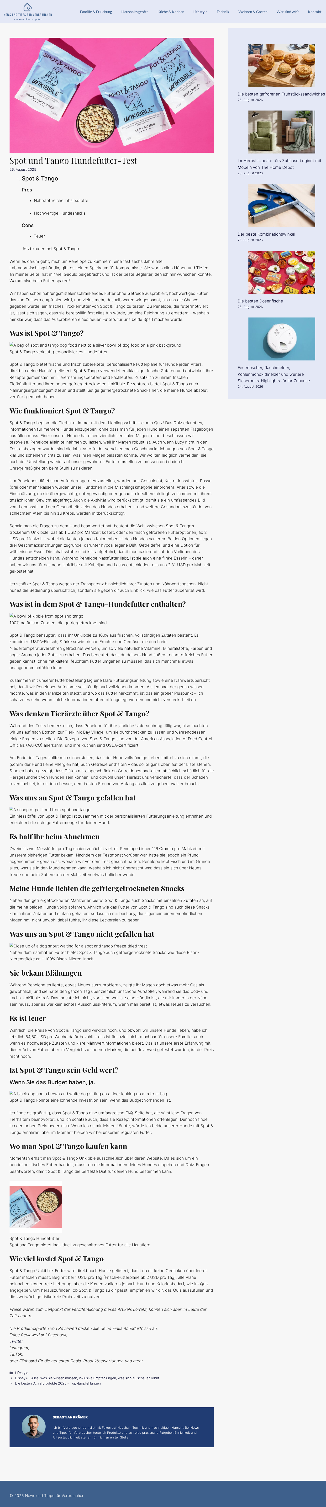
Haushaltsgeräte (134, 11)
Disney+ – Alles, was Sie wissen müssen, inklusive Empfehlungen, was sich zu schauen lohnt (87, 1378)
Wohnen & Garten (253, 11)
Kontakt (314, 11)
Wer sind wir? (288, 11)
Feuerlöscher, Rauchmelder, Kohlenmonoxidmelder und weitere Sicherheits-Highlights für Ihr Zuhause (274, 374)
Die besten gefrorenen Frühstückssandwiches (281, 94)
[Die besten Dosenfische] (281, 290)
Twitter (16, 1341)
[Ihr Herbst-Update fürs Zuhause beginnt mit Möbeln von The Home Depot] (281, 150)
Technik (222, 11)
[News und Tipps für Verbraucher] (27, 11)
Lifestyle (200, 11)
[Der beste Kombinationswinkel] (281, 223)
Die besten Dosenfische (260, 301)
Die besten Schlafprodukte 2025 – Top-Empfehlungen (58, 1383)
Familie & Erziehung (96, 11)
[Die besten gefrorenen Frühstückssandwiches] (281, 83)
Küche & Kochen (171, 11)
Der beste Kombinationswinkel (266, 234)
